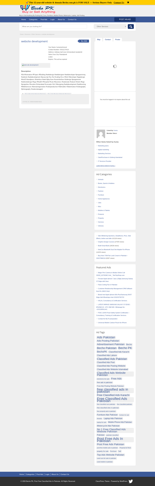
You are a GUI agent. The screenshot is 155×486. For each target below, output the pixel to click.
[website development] (35, 65)
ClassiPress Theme (102, 481)
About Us (61, 19)
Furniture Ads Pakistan (107, 415)
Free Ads (116, 378)
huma (116, 130)
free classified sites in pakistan (108, 408)
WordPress (123, 481)
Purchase (113, 451)
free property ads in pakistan (106, 411)
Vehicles (101, 226)
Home (23, 19)
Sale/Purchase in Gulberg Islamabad (110, 157)
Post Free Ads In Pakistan (110, 439)
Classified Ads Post (106, 362)
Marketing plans (103, 146)
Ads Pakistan (106, 337)
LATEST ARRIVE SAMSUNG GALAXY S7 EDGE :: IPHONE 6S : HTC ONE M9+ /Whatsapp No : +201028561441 (113, 307)
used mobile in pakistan (105, 462)
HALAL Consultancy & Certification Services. (112, 301)
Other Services (36, 34)
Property (101, 218)
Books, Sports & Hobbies (106, 183)
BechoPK (102, 351)
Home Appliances (104, 199)
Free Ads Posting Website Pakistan (110, 386)
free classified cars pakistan (106, 404)
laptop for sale (101, 422)
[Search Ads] (131, 26)
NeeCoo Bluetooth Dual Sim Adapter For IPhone (114, 249)
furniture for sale (124, 415)
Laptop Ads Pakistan (113, 418)
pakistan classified (112, 435)
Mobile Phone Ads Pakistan (120, 422)
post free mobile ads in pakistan (107, 448)
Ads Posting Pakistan (108, 340)
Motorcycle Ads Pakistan (108, 426)
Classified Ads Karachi (119, 352)
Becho (129, 344)
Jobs (99, 203)
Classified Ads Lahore (107, 355)
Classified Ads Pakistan (112, 358)
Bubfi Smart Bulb (103, 246)
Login (52, 19)
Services (27, 34)
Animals (100, 179)
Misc (99, 206)
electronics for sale (103, 379)
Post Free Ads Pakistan (110, 444)
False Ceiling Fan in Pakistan (107, 285)
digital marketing (103, 150)
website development (34, 41)
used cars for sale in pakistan (106, 458)
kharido (99, 418)
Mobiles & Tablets (104, 210)
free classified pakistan (124, 404)
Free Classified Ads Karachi (113, 395)
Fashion (100, 191)
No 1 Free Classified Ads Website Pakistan (111, 430)
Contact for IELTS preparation (107, 319)
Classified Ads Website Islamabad (112, 369)
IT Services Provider (104, 161)
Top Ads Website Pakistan (110, 455)
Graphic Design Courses (106, 242)
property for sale (102, 451)
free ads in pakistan (104, 382)
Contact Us (72, 19)
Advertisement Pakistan (110, 344)
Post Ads (44, 19)
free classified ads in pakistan (112, 390)
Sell (119, 451)
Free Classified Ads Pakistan (112, 399)
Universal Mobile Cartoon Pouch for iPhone (112, 323)
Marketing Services (104, 153)
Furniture (101, 195)
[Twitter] (130, 482)
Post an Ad (125, 19)
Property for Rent (125, 448)
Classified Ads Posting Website (111, 366)
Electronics (101, 187)
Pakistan (101, 435)
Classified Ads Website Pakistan (111, 374)
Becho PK (125, 348)
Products (101, 214)
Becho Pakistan (106, 348)
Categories (33, 19)
